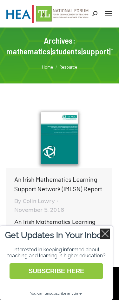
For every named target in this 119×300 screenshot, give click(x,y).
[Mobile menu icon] (108, 13)
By (34, 201)
